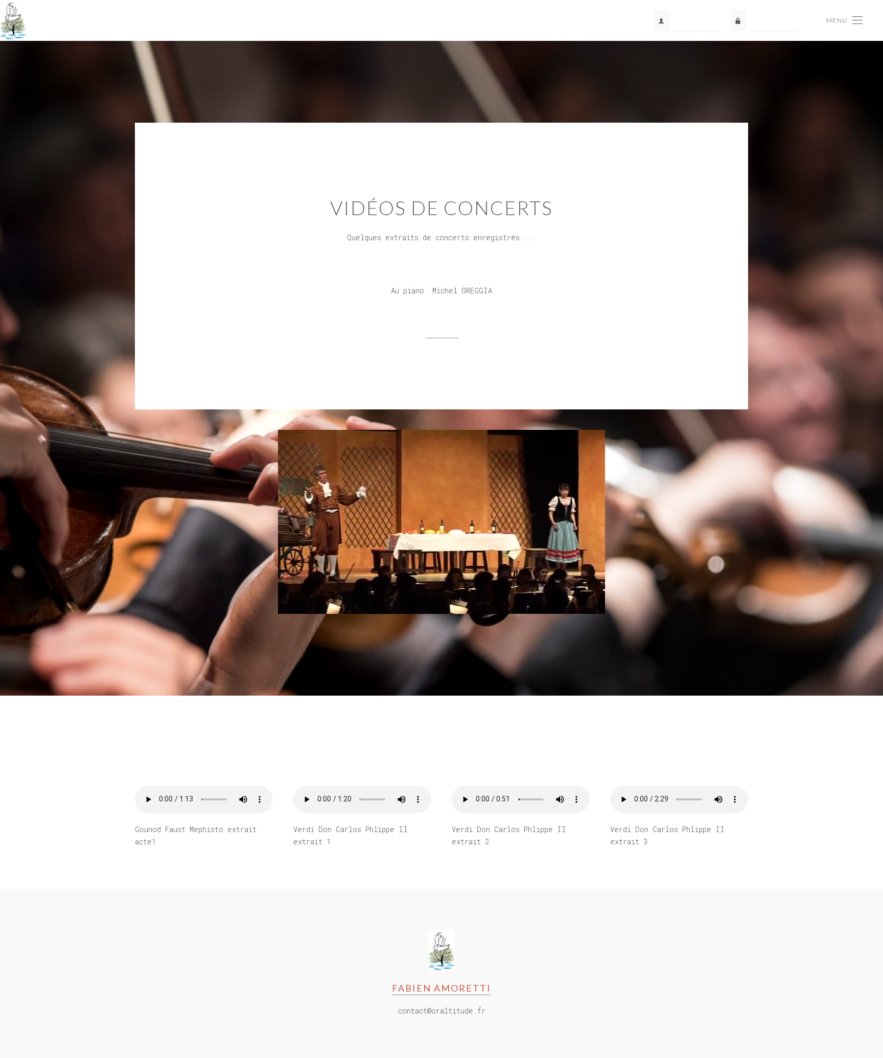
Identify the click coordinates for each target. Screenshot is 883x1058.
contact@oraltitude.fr (441, 1011)
